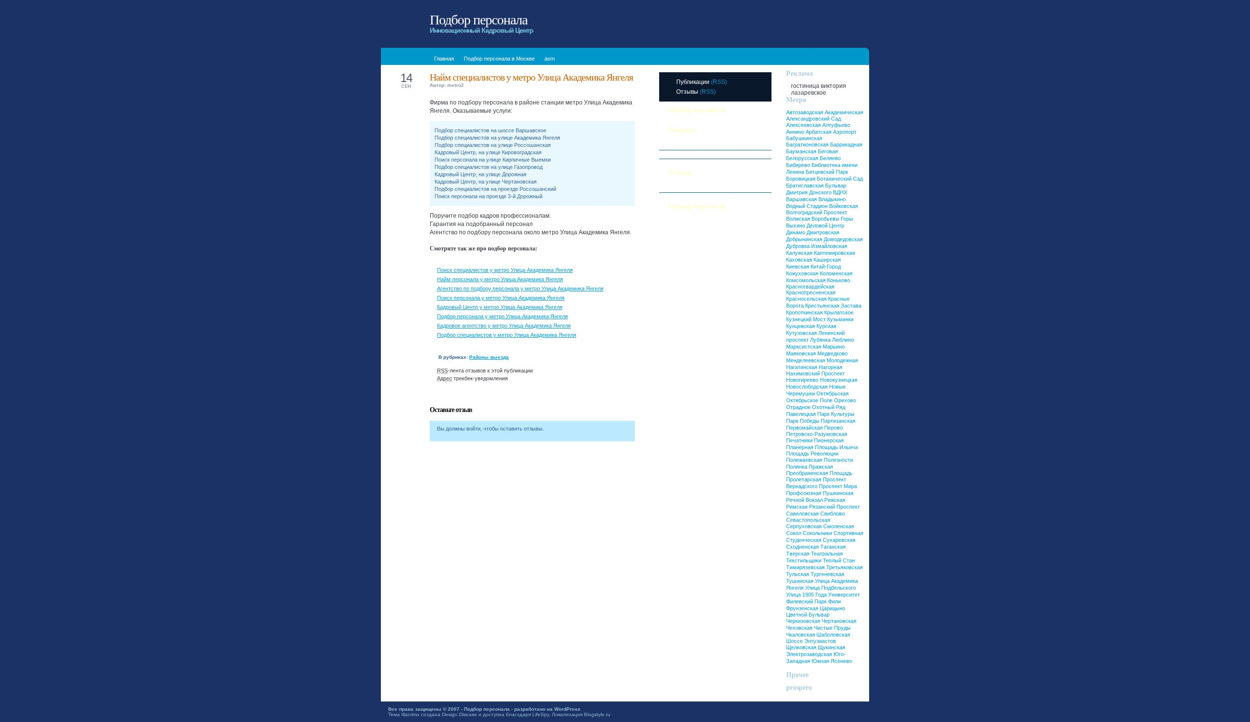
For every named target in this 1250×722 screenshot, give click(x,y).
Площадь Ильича (836, 447)
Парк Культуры (835, 414)
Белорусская (802, 158)
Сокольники (817, 533)
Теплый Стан (839, 560)
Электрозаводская (809, 654)
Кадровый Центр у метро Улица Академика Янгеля (499, 307)
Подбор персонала (478, 19)
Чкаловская (800, 635)
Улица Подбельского (830, 588)
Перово (833, 428)
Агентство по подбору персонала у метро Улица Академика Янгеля (520, 288)
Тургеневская (827, 574)
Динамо (795, 232)
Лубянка (820, 340)
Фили (834, 601)
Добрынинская (804, 239)
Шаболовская (833, 635)
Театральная (827, 554)
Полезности (683, 145)
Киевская (797, 266)
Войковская (843, 206)
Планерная (799, 447)
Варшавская (801, 199)
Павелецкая (801, 414)
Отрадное (798, 407)
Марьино (834, 347)
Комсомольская (806, 280)
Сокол (793, 533)
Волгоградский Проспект (816, 212)
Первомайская (804, 428)
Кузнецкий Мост (806, 319)
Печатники (799, 440)
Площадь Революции (812, 453)
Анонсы (678, 188)
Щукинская (831, 647)
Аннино (795, 132)
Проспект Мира (838, 486)
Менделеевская (805, 360)
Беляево (830, 158)
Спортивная (848, 533)
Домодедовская (843, 239)
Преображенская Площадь (819, 473)
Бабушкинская (804, 138)
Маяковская (801, 353)
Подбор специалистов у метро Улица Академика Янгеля (506, 335)
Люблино (843, 340)
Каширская (827, 260)
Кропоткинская (804, 312)
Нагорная (830, 367)
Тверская (798, 554)
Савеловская (802, 513)
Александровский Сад (813, 119)
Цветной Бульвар (808, 615)
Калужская (799, 253)
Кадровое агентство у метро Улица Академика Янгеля (504, 326)
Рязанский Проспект (834, 507)
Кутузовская (801, 333)
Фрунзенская (802, 608)
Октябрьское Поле (809, 400)
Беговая (828, 151)
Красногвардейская (810, 286)
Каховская (799, 260)
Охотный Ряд (828, 407)
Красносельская (806, 299)
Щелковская (801, 647)
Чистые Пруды (832, 628)
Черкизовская (803, 621)
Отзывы (687, 91)
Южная (820, 661)
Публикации (692, 82)
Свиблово (832, 513)
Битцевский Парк (827, 172)
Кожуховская (802, 273)
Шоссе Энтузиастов (811, 641)
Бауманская (801, 151)
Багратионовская (807, 144)
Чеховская (799, 628)
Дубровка (798, 246)
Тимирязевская (805, 567)
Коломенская (836, 273)
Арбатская (819, 132)
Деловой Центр (825, 225)
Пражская (821, 467)
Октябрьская (832, 393)
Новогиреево (802, 380)
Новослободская (807, 387)
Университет (844, 595)
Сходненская (802, 547)
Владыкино (832, 199)
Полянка (796, 467)
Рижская (834, 500)
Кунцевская (800, 326)
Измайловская (829, 246)
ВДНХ (840, 192)
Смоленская (838, 526)
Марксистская (803, 347)
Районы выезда (489, 357)
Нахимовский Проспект (815, 373)
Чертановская (839, 621)
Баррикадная (846, 144)
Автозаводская (804, 112)
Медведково (832, 353)
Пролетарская (803, 479)
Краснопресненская (810, 292)
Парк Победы (802, 421)
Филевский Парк (806, 601)
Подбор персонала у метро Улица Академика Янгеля (502, 316)
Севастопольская (808, 520)
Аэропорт (844, 132)
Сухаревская (839, 540)
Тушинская (799, 581)
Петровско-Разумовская (816, 434)
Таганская (833, 547)
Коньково (838, 280)
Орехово (845, 400)
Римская (797, 507)
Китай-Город (826, 266)
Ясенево (841, 661)
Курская (826, 326)
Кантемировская (834, 253)
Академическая (844, 112)
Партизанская (838, 421)
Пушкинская (838, 493)
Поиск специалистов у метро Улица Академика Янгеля (505, 270)
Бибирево (798, 165)
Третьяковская (844, 567)
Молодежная (842, 360)
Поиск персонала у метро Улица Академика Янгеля (500, 298)
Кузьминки (840, 319)
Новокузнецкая (838, 380)
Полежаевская (804, 460)
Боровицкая (800, 179)
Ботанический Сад (840, 179)
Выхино (795, 225)
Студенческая (803, 540)
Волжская (798, 219)
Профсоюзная (803, 493)
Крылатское (839, 312)
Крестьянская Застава (833, 306)
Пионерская (829, 440)
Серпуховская (804, 526)
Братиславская (805, 185)
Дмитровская (823, 232)
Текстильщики (803, 560)
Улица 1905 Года (806, 595)
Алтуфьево (836, 125)
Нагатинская (801, 367)
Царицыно (832, 608)
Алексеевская (803, 125)
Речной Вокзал (804, 500)
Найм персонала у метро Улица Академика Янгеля (500, 279)
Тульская (797, 574)
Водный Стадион (807, 206)
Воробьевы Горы (832, 219)
